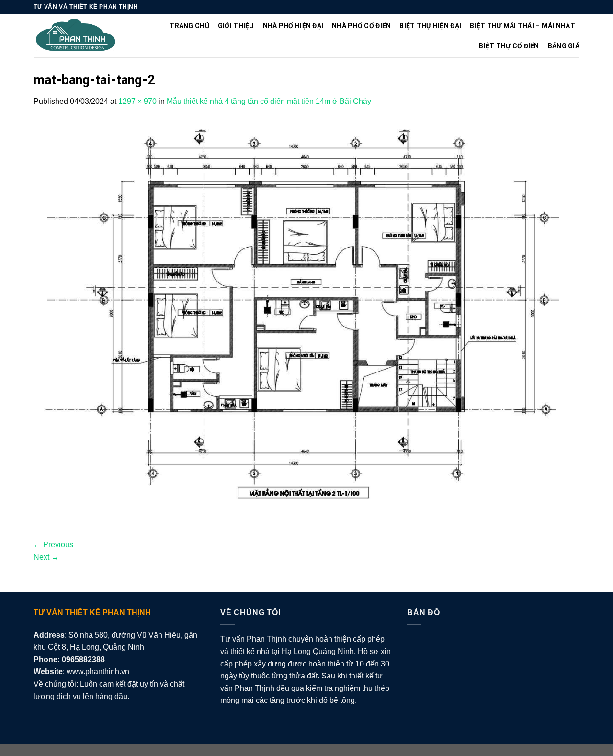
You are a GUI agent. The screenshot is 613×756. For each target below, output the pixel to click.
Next (46, 557)
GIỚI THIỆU (236, 26)
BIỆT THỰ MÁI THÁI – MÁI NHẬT (522, 26)
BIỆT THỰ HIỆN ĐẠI (430, 26)
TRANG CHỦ (189, 26)
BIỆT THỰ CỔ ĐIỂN (509, 46)
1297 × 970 (137, 101)
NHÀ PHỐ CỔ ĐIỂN (361, 26)
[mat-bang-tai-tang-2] (306, 322)
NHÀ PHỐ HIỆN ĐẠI (293, 26)
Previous (53, 545)
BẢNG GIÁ (563, 46)
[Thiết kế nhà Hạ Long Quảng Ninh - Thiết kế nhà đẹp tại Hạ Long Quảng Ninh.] (76, 36)
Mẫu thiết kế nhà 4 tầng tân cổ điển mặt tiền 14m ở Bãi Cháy (269, 101)
